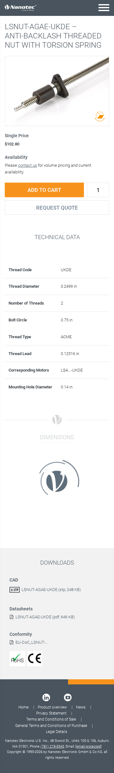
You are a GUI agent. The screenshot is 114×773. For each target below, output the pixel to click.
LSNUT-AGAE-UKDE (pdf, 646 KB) (45, 617)
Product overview (52, 707)
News (81, 707)
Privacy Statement (51, 713)
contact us (27, 165)
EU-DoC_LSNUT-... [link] (32, 642)
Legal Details (56, 731)
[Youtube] (68, 697)
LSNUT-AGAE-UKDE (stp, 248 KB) (51, 589)
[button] (103, 7)
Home (23, 707)
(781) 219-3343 (52, 746)
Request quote (57, 208)
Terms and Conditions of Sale (51, 719)
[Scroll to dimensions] (99, 116)
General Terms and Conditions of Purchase (51, 725)
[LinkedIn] (46, 697)
